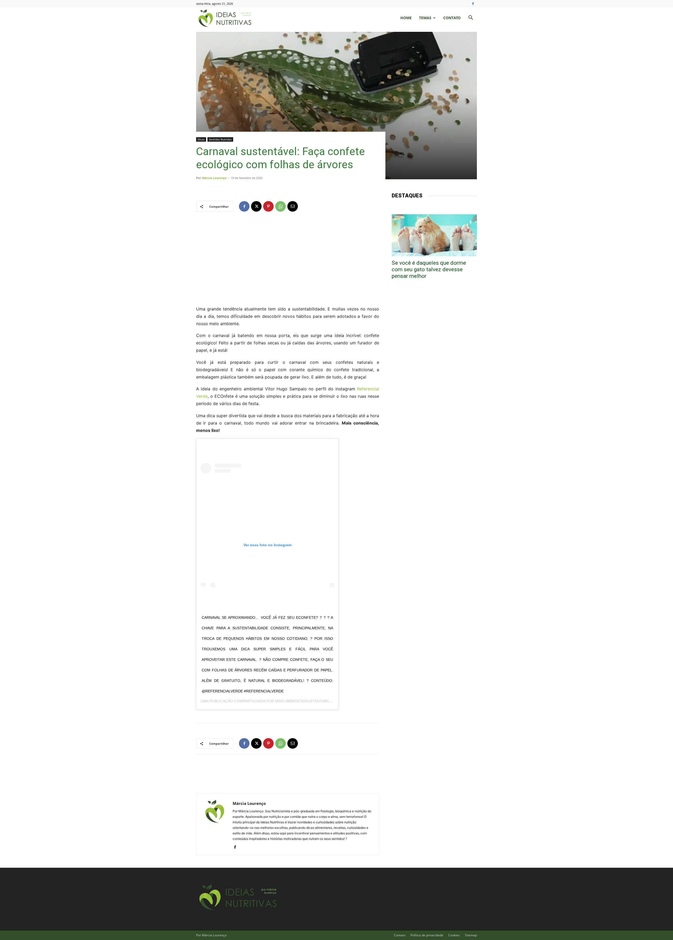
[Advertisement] (287, 258)
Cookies (454, 935)
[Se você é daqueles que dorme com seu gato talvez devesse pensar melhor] (434, 235)
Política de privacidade (426, 935)
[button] (470, 18)
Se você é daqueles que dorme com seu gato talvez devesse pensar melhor (429, 269)
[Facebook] (473, 3)
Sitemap (471, 935)
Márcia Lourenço (214, 178)
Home (406, 17)
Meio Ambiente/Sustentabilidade (308, 701)
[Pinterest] (268, 206)
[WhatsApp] (280, 206)
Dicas (201, 139)
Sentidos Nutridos (220, 139)
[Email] (292, 206)
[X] (256, 206)
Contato (452, 17)
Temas (425, 17)
